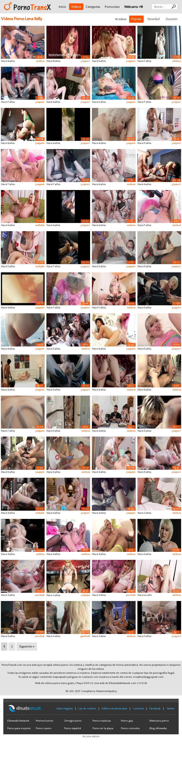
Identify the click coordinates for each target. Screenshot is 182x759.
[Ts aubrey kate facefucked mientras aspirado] (114, 370)
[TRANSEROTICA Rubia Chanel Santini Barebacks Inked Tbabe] (23, 206)
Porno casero (43, 728)
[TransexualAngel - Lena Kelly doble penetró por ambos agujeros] (23, 576)
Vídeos (76, 7)
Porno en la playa (103, 728)
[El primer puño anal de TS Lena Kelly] (114, 83)
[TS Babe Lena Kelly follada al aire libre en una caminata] (23, 329)
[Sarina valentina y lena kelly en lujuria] (68, 83)
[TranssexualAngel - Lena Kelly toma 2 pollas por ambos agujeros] (159, 452)
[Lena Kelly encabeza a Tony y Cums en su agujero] (23, 411)
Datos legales (65, 708)
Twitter (170, 708)
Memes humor (44, 720)
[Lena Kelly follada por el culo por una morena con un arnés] (159, 124)
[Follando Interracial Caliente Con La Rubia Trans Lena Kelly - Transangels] (159, 535)
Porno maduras (102, 720)
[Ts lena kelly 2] (68, 370)
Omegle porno (72, 720)
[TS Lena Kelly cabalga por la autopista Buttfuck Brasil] (68, 247)
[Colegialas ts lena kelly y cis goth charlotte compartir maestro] (159, 165)
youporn (85, 61)
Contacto (138, 708)
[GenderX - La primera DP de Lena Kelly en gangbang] (23, 452)
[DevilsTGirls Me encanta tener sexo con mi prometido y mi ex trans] (114, 411)
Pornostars (112, 7)
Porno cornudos (130, 728)
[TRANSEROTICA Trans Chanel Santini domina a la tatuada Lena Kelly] (159, 576)
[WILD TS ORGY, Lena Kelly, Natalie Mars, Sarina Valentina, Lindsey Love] (68, 124)
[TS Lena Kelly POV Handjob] (68, 42)
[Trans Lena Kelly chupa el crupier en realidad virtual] (68, 576)
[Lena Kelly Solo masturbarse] (159, 42)
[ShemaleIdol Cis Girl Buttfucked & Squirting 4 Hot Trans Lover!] (23, 165)
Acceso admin (91, 736)
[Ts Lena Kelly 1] (23, 83)
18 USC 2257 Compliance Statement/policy (91, 691)
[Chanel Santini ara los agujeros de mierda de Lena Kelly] (114, 329)
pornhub (39, 595)
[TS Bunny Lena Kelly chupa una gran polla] (68, 288)
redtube (39, 225)
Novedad (154, 19)
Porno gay (127, 720)
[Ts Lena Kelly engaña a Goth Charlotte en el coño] (114, 494)
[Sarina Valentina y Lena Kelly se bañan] (23, 288)
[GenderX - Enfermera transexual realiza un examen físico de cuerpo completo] (68, 452)
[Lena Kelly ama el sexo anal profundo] (23, 42)
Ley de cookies (87, 708)
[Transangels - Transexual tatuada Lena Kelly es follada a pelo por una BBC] (159, 288)
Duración (172, 19)
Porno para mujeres (19, 728)
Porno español (72, 728)
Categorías (93, 7)
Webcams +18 (133, 7)
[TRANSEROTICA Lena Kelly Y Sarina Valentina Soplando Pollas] (114, 576)
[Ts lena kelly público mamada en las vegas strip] (68, 206)
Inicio (62, 7)
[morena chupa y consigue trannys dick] (114, 617)
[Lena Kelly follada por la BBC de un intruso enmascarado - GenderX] (23, 370)
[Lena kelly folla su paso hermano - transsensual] (114, 124)
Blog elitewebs (158, 728)
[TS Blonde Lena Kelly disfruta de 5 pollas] (68, 617)
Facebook (155, 708)
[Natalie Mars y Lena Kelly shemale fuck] (68, 165)
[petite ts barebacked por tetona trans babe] (68, 535)
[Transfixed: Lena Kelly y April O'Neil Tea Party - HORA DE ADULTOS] (68, 494)
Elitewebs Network (18, 720)
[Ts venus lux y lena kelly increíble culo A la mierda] (23, 124)
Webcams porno (159, 720)
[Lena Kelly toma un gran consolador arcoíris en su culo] (159, 329)
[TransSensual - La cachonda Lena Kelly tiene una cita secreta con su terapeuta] (159, 411)
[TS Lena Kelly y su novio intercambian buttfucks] (114, 288)
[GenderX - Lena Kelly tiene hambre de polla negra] (159, 247)
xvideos (40, 61)
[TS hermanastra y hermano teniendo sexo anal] (68, 411)
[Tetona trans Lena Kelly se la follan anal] (23, 535)
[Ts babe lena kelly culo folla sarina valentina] (114, 42)
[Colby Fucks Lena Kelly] (159, 83)
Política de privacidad (114, 708)
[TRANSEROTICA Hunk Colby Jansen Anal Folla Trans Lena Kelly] (159, 494)
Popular (136, 19)
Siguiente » (26, 646)
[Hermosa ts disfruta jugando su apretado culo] (159, 206)
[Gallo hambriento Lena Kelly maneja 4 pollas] (159, 370)
